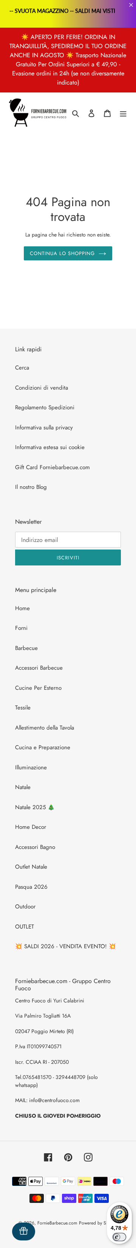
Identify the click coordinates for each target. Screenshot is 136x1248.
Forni (21, 628)
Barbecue (26, 648)
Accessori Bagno (35, 847)
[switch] (119, 1237)
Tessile (23, 707)
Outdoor (25, 906)
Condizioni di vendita (41, 388)
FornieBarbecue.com (57, 1223)
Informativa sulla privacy (44, 427)
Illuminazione (31, 767)
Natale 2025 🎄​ (35, 807)
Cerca (22, 367)
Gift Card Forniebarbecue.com (52, 467)
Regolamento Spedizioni (44, 407)
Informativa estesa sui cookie (50, 447)
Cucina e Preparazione (42, 747)
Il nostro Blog (31, 487)
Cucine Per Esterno (38, 688)
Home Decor (30, 827)
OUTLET (24, 926)
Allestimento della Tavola (44, 727)
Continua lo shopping (62, 253)
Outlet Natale (31, 867)
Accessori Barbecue (39, 668)
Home (22, 608)
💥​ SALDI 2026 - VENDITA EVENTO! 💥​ (65, 946)
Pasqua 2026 (31, 887)
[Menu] (123, 113)
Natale (23, 787)
